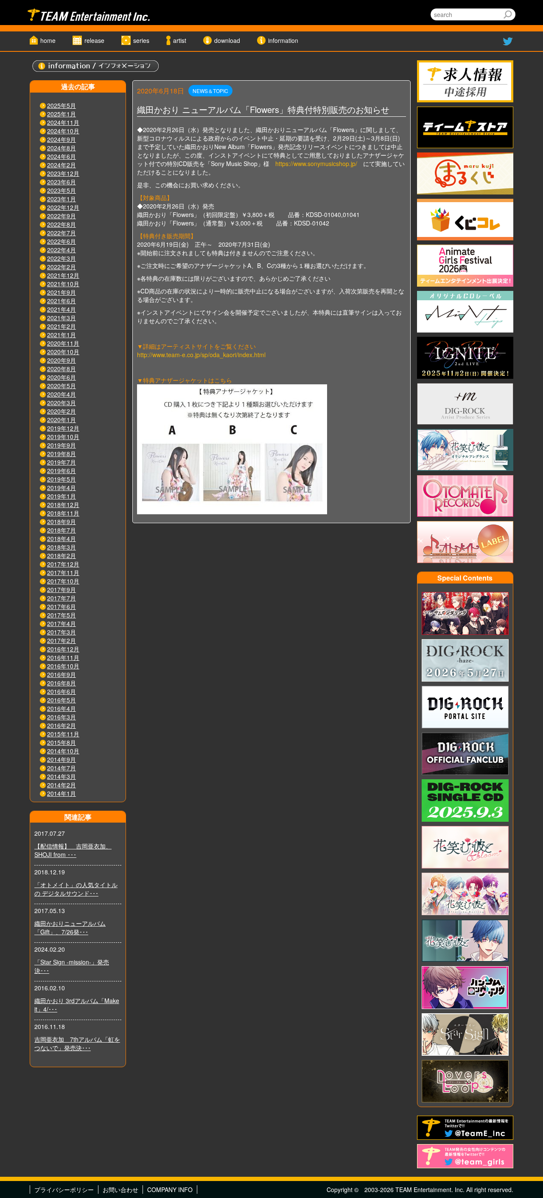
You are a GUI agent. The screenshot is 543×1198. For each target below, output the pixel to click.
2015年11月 (63, 734)
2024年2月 (61, 165)
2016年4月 (61, 708)
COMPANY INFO (170, 1189)
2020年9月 (61, 360)
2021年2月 (61, 326)
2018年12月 (63, 504)
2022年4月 (61, 249)
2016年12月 (63, 649)
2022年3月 (61, 258)
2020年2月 (61, 411)
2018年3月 (61, 547)
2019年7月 (61, 462)
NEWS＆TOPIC (210, 90)
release (94, 40)
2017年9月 (61, 589)
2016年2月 (61, 725)
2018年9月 (61, 521)
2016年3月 (61, 717)
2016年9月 (61, 674)
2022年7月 (61, 232)
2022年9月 (61, 215)
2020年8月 (61, 368)
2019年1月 (61, 496)
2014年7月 (61, 768)
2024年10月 (63, 131)
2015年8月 (61, 742)
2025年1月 (61, 114)
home (48, 40)
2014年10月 (63, 751)
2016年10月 (63, 666)
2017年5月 (61, 615)
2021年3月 (61, 317)
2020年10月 (63, 351)
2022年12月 (63, 207)
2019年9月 (61, 445)
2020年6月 (61, 377)
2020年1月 (61, 419)
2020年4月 (61, 394)
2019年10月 (63, 436)
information (283, 40)
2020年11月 (63, 343)
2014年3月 (61, 776)
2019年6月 (61, 470)
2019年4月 (61, 487)
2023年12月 (63, 173)
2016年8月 (61, 683)
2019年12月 (63, 428)
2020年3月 (61, 402)
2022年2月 (61, 266)
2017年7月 (61, 598)
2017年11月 (63, 572)
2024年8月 (61, 148)
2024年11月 (63, 122)
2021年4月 (61, 309)
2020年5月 (61, 385)
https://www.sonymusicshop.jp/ (316, 163)
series (141, 40)
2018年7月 (61, 530)
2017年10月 (63, 581)
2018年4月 (61, 538)
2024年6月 (61, 156)
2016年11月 (63, 657)
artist (179, 40)
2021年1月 (61, 334)
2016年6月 (61, 691)
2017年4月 (61, 623)
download (227, 40)
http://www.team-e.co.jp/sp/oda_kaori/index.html (201, 354)
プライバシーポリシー (64, 1189)
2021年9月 (61, 292)
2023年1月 (61, 198)
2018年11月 (63, 513)
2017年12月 (63, 564)
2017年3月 (61, 632)
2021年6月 (61, 300)
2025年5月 (61, 105)
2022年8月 (61, 224)
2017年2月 (61, 640)
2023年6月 (61, 182)
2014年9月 (61, 759)
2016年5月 (61, 700)
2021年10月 (63, 283)
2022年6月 (61, 241)
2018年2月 (61, 555)
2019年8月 (61, 453)
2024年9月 (61, 139)
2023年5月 (61, 190)
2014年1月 (61, 793)
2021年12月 (63, 275)
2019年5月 (61, 479)
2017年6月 (61, 606)
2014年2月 (61, 785)
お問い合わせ (120, 1189)
